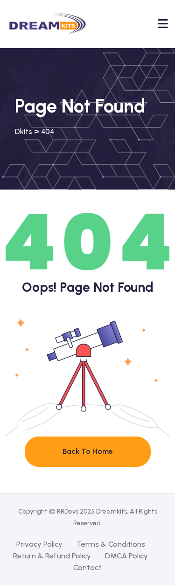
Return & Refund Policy (52, 555)
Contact (87, 567)
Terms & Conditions (111, 544)
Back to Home (88, 451)
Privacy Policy (39, 544)
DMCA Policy (126, 555)
